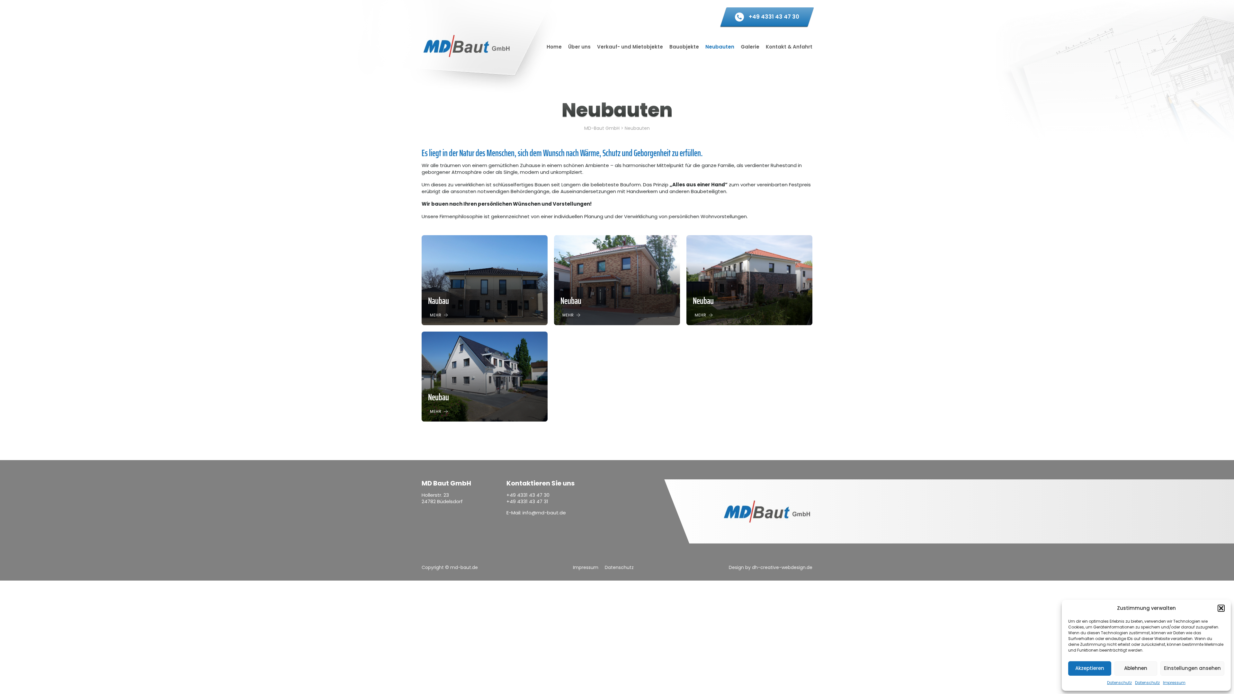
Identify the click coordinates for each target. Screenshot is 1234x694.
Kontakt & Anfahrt (789, 46)
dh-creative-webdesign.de (782, 567)
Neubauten (719, 46)
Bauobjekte (684, 46)
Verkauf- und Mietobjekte (630, 46)
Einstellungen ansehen (1192, 668)
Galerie (750, 46)
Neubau (570, 301)
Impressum (1174, 682)
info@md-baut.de (544, 512)
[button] (1221, 608)
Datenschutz (1119, 682)
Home (554, 46)
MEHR (436, 315)
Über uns (579, 46)
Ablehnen (1135, 668)
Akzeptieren (1089, 668)
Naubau (438, 301)
